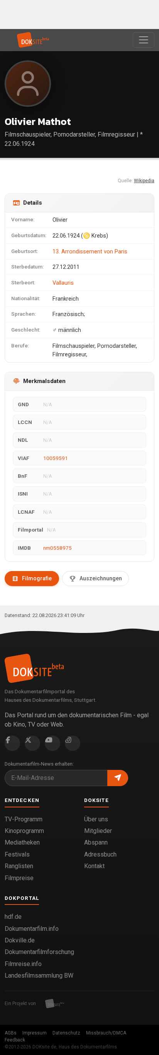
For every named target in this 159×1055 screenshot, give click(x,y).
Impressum (34, 1033)
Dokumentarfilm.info (32, 928)
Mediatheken (22, 842)
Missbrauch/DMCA (106, 1033)
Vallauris (63, 282)
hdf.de (13, 916)
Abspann (96, 842)
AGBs (11, 1033)
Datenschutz (66, 1033)
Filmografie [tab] (37, 578)
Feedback (15, 1040)
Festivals (17, 854)
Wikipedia (144, 180)
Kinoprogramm (24, 830)
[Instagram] (72, 743)
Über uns (96, 819)
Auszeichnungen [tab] (101, 578)
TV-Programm (23, 819)
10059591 (55, 458)
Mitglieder (98, 830)
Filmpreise (19, 878)
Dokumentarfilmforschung (39, 952)
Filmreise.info (23, 964)
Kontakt (94, 866)
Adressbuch (100, 854)
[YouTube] (52, 743)
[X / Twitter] (32, 743)
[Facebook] (12, 743)
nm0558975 (57, 548)
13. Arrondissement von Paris (89, 251)
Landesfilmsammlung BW (39, 975)
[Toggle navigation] (143, 40)
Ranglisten (19, 866)
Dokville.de (20, 940)
